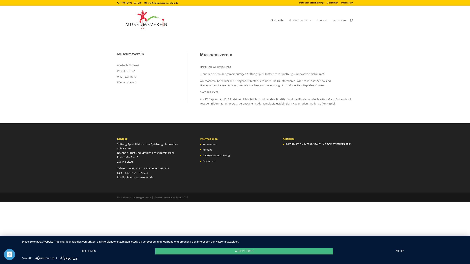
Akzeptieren (244, 251)
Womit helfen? (126, 71)
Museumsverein (298, 20)
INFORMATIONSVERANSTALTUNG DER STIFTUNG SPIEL (318, 144)
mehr (400, 251)
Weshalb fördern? (128, 65)
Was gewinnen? (126, 76)
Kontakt (322, 20)
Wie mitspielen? (127, 82)
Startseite (277, 20)
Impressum (347, 3)
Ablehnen (89, 251)
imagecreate (143, 197)
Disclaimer (332, 3)
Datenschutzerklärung (311, 3)
